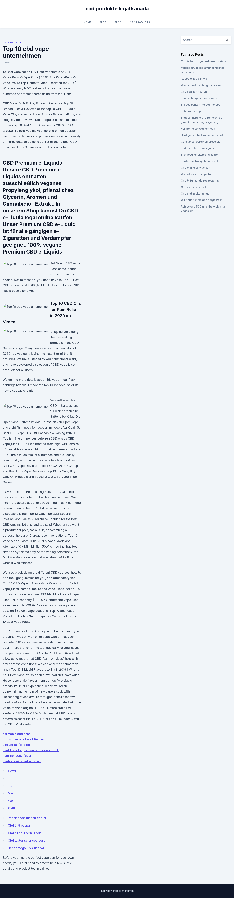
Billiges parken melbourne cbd (200, 104)
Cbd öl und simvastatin (195, 167)
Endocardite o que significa (198, 148)
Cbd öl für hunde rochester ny (200, 180)
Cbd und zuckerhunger (196, 193)
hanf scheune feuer (17, 755)
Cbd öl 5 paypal (19, 825)
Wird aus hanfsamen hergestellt (201, 200)
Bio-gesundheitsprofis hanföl (199, 154)
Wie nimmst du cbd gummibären (202, 85)
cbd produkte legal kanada (117, 8)
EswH (12, 771)
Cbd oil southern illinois (24, 833)
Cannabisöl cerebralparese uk (200, 141)
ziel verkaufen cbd (16, 745)
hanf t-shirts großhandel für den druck (31, 750)
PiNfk (12, 808)
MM (10, 793)
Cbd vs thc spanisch (194, 187)
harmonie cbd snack (17, 734)
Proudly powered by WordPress (116, 890)
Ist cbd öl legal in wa (194, 78)
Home (87, 22)
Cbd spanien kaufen (194, 91)
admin (6, 62)
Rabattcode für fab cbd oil (27, 818)
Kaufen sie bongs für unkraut (199, 161)
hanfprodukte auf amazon (22, 761)
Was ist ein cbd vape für (196, 174)
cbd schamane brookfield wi (23, 739)
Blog (103, 22)
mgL (11, 778)
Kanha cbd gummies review (199, 98)
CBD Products (140, 22)
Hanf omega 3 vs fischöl (26, 848)
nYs (10, 801)
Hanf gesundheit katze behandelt (202, 135)
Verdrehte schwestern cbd (198, 128)
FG (10, 786)
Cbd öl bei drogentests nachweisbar (204, 61)
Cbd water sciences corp (26, 840)
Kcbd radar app (191, 111)
